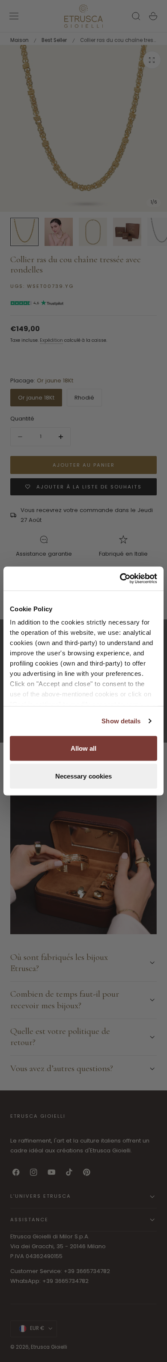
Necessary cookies (83, 776)
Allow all (84, 748)
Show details (120, 721)
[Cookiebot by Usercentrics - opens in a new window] (120, 578)
